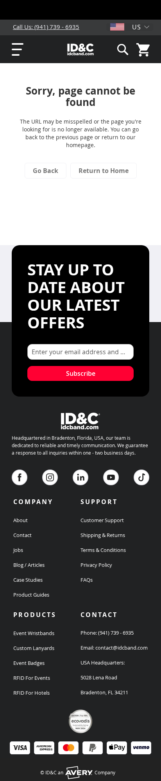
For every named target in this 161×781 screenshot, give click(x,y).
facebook (19, 477)
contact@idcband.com (121, 647)
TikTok (141, 477)
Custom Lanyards (33, 648)
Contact (22, 535)
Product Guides (31, 594)
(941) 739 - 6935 (116, 632)
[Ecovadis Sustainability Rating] (80, 731)
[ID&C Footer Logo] (80, 430)
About (20, 520)
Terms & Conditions (103, 549)
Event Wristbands (33, 633)
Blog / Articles (29, 564)
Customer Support (102, 520)
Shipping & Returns (102, 535)
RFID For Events (31, 677)
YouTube (111, 477)
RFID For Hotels (31, 692)
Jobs (18, 549)
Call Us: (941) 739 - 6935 (46, 27)
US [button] (136, 27)
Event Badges (29, 662)
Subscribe (80, 373)
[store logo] (80, 49)
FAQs (86, 579)
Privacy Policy (96, 564)
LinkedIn (80, 477)
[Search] (123, 49)
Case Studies (28, 579)
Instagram (50, 477)
